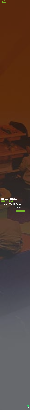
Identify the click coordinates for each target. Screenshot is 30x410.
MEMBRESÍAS (18, 1)
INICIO (11, 1)
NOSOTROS (14, 1)
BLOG (27, 1)
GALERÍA (21, 1)
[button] (28, 206)
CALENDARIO (24, 1)
